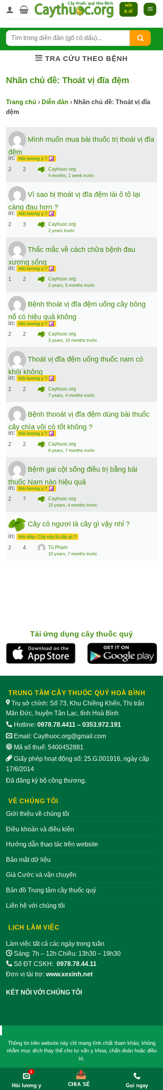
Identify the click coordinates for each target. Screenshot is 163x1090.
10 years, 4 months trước (72, 505)
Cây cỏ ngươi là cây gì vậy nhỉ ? (79, 524)
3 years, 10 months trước (72, 340)
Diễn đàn (55, 102)
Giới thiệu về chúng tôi (37, 813)
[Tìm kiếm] (140, 38)
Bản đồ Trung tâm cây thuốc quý (51, 890)
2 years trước (61, 230)
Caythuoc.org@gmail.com (69, 736)
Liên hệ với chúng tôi (35, 905)
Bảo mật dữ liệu (28, 859)
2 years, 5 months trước (71, 285)
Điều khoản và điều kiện (40, 829)
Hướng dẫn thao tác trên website (52, 844)
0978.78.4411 (56, 724)
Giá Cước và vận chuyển (41, 874)
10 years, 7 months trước (72, 553)
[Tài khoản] (10, 9)
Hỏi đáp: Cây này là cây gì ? (47, 536)
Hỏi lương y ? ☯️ (36, 158)
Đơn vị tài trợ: (49, 974)
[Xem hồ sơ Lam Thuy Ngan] (17, 359)
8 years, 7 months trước (71, 450)
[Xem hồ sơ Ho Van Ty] (17, 139)
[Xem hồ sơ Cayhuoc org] (17, 524)
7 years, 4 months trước (71, 395)
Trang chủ (21, 102)
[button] (23, 9)
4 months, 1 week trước (71, 175)
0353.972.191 (101, 724)
